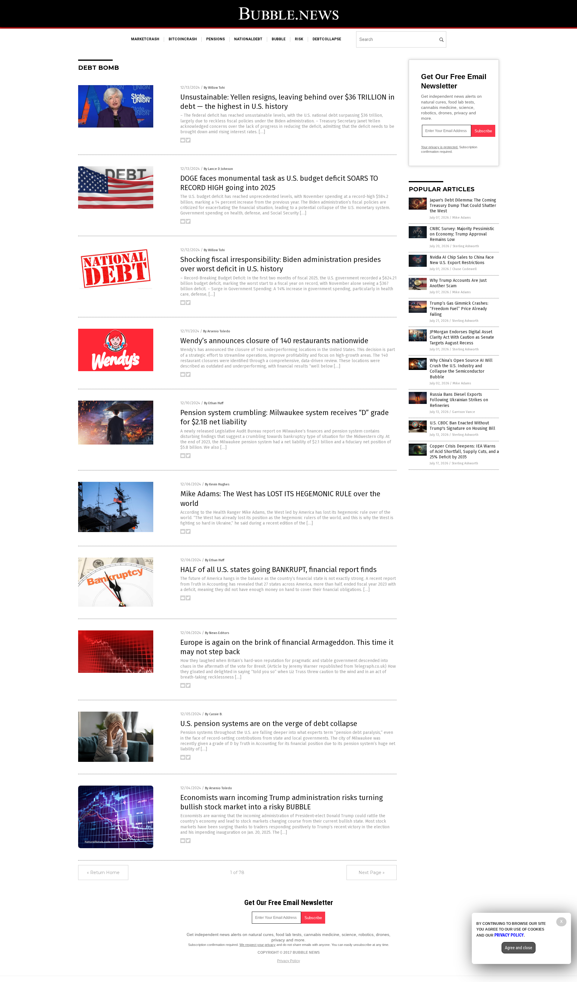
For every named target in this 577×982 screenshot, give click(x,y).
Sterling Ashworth (466, 246)
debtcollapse (327, 39)
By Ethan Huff (213, 403)
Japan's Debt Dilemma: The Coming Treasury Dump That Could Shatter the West (463, 206)
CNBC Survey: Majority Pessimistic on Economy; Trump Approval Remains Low (462, 234)
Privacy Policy (288, 961)
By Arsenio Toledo (216, 331)
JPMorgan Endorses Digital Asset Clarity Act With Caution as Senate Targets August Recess (462, 337)
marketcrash (145, 39)
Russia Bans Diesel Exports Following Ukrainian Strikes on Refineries (459, 400)
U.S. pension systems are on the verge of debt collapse (268, 723)
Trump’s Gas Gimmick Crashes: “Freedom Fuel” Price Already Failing (459, 309)
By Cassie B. (213, 714)
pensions (215, 39)
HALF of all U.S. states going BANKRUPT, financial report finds (278, 569)
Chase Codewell (464, 269)
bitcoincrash (183, 39)
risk (299, 39)
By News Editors (217, 633)
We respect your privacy (258, 945)
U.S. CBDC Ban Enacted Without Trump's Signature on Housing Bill (462, 425)
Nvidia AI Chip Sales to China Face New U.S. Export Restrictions (462, 260)
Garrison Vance (463, 412)
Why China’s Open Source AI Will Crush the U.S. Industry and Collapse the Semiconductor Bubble (461, 369)
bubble (278, 39)
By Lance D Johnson (218, 169)
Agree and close (518, 947)
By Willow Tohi (214, 88)
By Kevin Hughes (217, 484)
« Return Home (103, 872)
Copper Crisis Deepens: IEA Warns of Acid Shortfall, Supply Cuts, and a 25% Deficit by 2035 (464, 452)
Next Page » (372, 872)
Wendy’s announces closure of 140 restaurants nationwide (274, 341)
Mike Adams (461, 218)
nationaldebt (248, 39)
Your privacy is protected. (439, 147)
